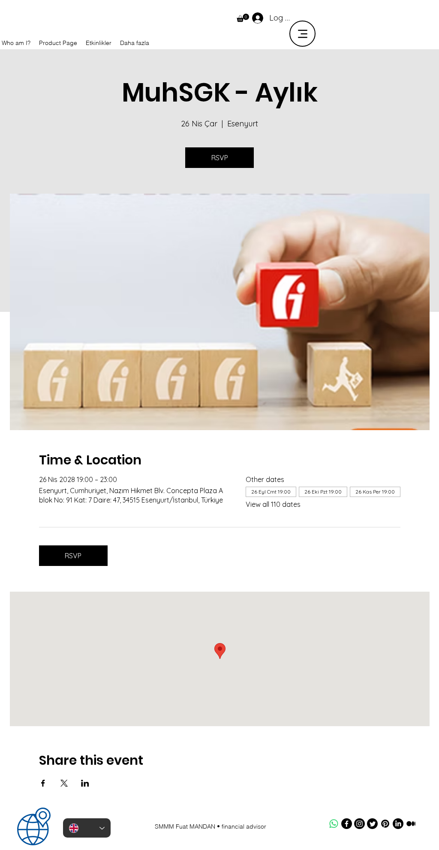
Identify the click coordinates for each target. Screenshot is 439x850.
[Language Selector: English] (87, 828)
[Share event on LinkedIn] (85, 783)
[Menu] (302, 34)
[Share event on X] (64, 783)
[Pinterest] (385, 823)
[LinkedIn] (398, 823)
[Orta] (411, 823)
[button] (243, 18)
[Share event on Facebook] (43, 783)
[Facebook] (346, 823)
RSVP (219, 157)
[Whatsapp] (333, 823)
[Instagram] (359, 823)
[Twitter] (372, 823)
